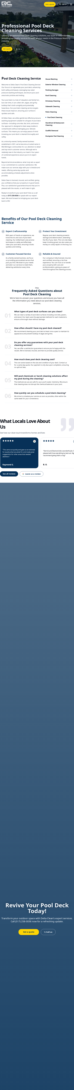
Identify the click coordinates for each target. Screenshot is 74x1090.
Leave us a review (33, 474)
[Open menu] (71, 4)
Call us (64, 4)
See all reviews (9, 474)
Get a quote (49, 4)
